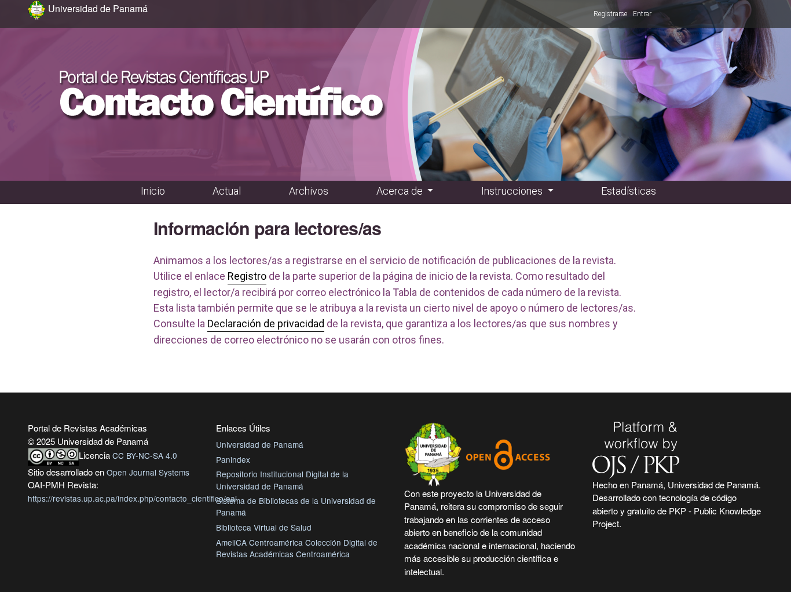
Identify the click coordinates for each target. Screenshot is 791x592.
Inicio (153, 191)
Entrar (642, 14)
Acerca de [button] (400, 191)
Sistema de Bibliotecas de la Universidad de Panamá (296, 506)
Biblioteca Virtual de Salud (264, 527)
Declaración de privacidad (265, 323)
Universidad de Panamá (259, 444)
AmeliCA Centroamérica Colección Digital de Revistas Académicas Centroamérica (297, 548)
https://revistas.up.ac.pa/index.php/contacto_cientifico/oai (132, 498)
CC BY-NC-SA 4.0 (144, 455)
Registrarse (610, 14)
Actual (227, 191)
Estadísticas (628, 191)
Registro (247, 276)
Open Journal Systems (148, 472)
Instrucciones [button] (513, 191)
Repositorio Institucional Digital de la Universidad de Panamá (282, 479)
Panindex (233, 459)
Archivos (308, 191)
